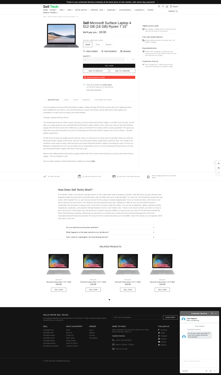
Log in (91, 330)
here (93, 161)
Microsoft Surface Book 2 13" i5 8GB (162, 282)
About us (69, 333)
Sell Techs (51, 6)
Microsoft (59, 280)
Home (44, 16)
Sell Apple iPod (48, 333)
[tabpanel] (58, 274)
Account (92, 335)
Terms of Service (72, 343)
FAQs (68, 330)
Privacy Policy (71, 340)
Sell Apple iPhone (49, 335)
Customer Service (72, 346)
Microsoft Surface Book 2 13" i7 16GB (93, 282)
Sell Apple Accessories (50, 346)
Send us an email (121, 349)
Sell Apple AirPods (49, 343)
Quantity (87, 56)
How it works (70, 338)
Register (92, 333)
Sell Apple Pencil (48, 338)
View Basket (93, 338)
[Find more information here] (199, 342)
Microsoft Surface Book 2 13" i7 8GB (58, 282)
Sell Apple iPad (48, 330)
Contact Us (70, 335)
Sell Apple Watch (49, 340)
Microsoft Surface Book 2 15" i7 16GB (128, 282)
